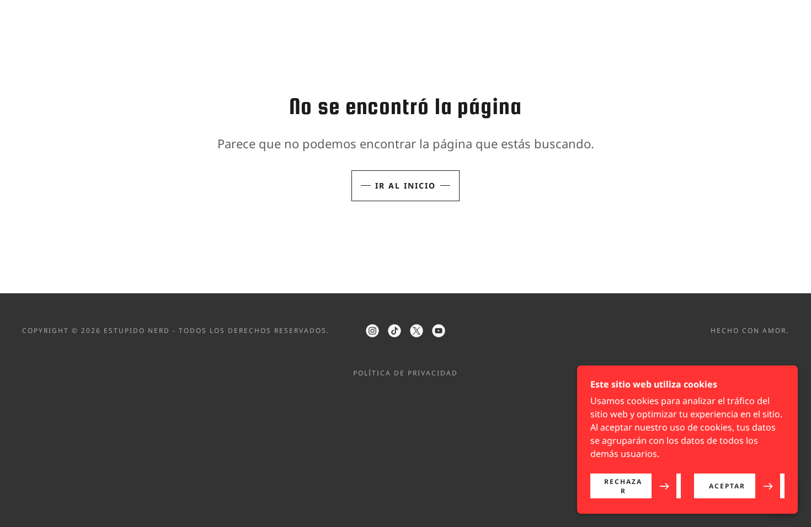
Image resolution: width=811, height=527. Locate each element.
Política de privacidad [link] (405, 373)
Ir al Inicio (405, 185)
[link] (372, 331)
